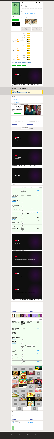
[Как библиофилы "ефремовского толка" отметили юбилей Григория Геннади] (23, 315)
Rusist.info (13, 0)
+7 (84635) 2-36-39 (38, 217)
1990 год (20, 434)
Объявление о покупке (15, 97)
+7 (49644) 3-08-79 (38, 208)
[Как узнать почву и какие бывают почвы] (12, 315)
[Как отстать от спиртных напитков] (25, 315)
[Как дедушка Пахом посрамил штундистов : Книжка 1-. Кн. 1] (17, 315)
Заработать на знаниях (28, 62)
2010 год (35, 435)
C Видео (39, 0)
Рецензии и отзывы (15, 99)
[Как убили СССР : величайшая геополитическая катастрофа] (29, 315)
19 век (25, 0)
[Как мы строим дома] (27, 315)
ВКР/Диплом (30, 13)
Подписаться (30, 128)
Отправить (31, 311)
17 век (20, 0)
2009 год (35, 434)
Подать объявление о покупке (15, 117)
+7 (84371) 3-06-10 (38, 228)
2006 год (28, 436)
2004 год (28, 435)
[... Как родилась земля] (35, 315)
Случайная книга (33, 0)
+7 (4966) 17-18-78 (38, 336)
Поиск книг (18, 0)
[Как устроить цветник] (14, 315)
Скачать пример (24, 65)
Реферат (26, 13)
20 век (27, 0)
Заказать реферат (14, 65)
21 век (29, 0)
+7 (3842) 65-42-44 (38, 344)
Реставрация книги (27, 18)
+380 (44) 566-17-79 (39, 322)
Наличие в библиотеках (15, 98)
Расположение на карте (14, 192)
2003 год (28, 434)
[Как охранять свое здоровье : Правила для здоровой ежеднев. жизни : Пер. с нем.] (31, 315)
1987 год (12, 436)
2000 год (20, 436)
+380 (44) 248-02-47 (39, 195)
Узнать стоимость (19, 65)
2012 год (35, 436)
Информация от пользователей (16, 101)
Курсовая (28, 13)
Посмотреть (28, 37)
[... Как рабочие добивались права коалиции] (41, 315)
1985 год (12, 435)
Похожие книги (14, 100)
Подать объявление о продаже (30, 117)
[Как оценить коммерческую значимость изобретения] (19, 315)
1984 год (12, 434)
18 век (23, 0)
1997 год (13, 422)
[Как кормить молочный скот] (37, 315)
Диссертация (33, 13)
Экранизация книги (16, 26)
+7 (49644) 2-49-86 (38, 340)
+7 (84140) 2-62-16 (38, 220)
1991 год (20, 435)
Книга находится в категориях (16, 102)
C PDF (36, 0)
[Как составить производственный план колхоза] (39, 315)
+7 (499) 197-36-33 (38, 332)
